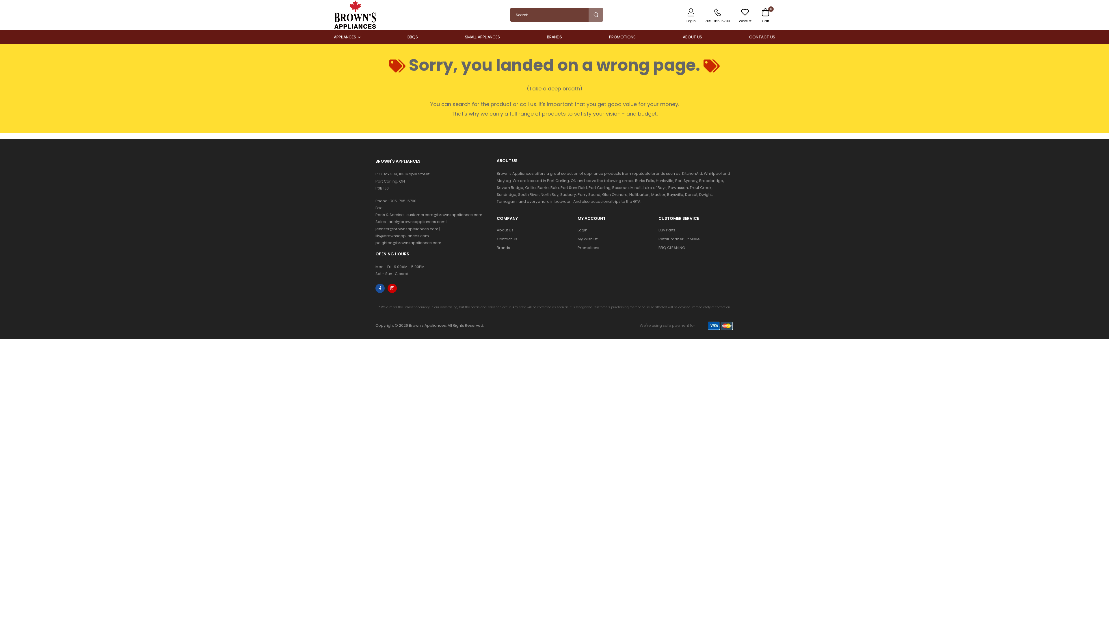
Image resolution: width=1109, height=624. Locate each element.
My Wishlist (588, 239)
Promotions (622, 37)
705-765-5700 (403, 201)
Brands (554, 37)
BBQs (412, 37)
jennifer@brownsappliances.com (406, 229)
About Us (692, 37)
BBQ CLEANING (671, 247)
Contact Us (762, 37)
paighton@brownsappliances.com (408, 243)
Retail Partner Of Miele (679, 239)
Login (582, 230)
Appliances (345, 37)
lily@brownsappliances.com (402, 236)
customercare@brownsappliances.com (444, 215)
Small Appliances (482, 37)
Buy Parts (667, 230)
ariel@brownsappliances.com (417, 221)
